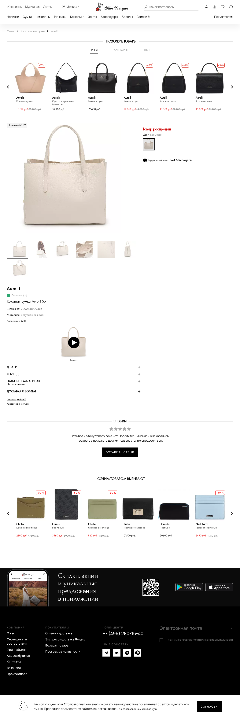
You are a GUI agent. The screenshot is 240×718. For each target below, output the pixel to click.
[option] (30, 87)
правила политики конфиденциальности (207, 639)
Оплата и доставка (58, 633)
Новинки (13, 17)
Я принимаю (199, 639)
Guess (58, 526)
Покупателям (223, 17)
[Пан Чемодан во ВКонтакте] (116, 653)
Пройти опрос (17, 674)
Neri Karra (206, 526)
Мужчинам (32, 7)
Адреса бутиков (18, 656)
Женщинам (14, 7)
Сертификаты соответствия (17, 641)
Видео (73, 360)
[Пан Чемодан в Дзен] (127, 653)
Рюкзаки (60, 17)
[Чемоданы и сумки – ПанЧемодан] (112, 6)
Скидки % (143, 17)
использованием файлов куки (139, 709)
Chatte (26, 526)
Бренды (127, 17)
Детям (47, 7)
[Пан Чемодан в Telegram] (106, 653)
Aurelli (54, 31)
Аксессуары (109, 17)
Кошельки (77, 17)
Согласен (209, 706)
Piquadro (165, 526)
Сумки (27, 17)
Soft (23, 321)
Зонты (92, 17)
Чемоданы (42, 17)
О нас (11, 633)
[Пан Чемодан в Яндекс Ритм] (137, 653)
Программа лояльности (62, 651)
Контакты (14, 662)
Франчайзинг (16, 649)
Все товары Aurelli (16, 399)
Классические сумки (33, 31)
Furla (134, 526)
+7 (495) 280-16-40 (122, 633)
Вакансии (14, 668)
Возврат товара (56, 645)
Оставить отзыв (120, 452)
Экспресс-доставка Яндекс (65, 639)
